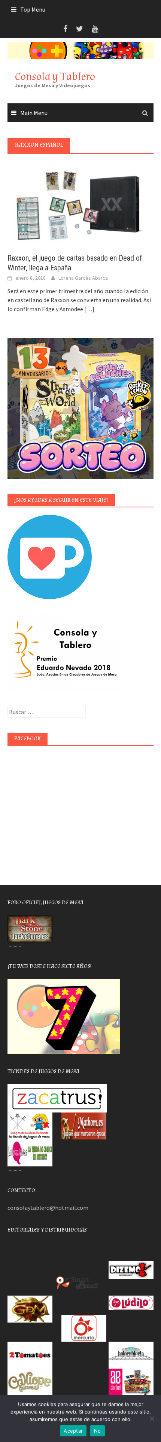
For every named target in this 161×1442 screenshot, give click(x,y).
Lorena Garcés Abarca (83, 277)
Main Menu (34, 112)
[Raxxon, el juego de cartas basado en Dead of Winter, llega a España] (80, 203)
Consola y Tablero (55, 76)
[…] (88, 309)
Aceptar (73, 1431)
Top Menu (32, 9)
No (97, 1431)
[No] (151, 1418)
